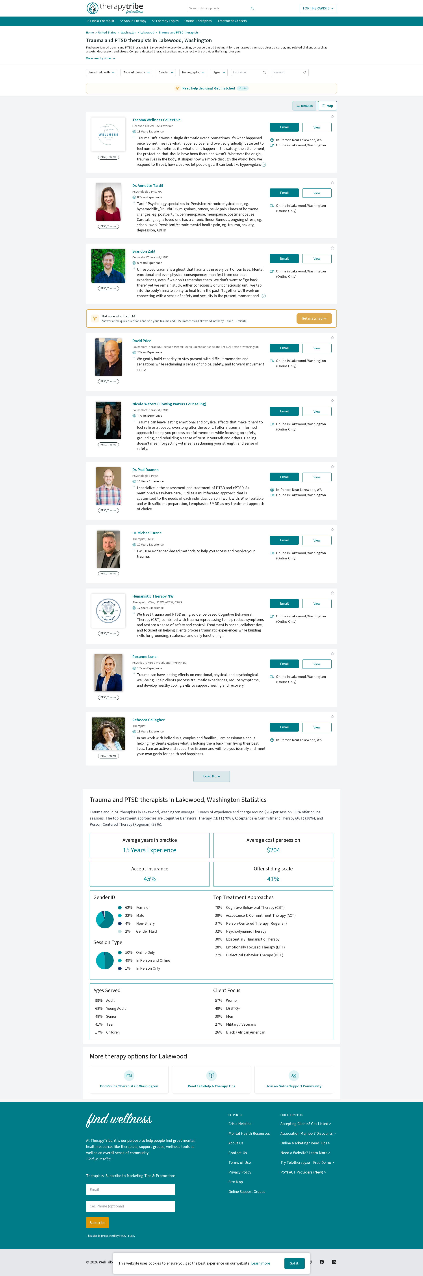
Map (330, 105)
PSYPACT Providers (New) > (303, 1172)
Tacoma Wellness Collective (156, 120)
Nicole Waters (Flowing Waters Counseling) (169, 404)
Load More (211, 776)
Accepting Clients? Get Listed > (305, 1124)
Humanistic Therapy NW (152, 596)
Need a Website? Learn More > (305, 1153)
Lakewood (147, 32)
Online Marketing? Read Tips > (305, 1143)
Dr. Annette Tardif (147, 185)
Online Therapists (198, 21)
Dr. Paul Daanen (145, 470)
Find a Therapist (102, 21)
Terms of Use (239, 1162)
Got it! (294, 1263)
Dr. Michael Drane (147, 533)
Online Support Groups (246, 1191)
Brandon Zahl (143, 251)
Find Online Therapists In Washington (129, 1086)
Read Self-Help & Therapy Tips (211, 1086)
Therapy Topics (167, 21)
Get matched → (314, 318)
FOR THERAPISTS (316, 8)
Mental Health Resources (249, 1133)
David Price (141, 341)
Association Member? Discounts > (308, 1133)
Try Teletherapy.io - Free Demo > (307, 1162)
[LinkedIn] (334, 1262)
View (317, 127)
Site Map (235, 1182)
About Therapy (135, 21)
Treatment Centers (232, 21)
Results (307, 105)
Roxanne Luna (144, 656)
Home (90, 32)
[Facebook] (322, 1262)
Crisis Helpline (239, 1124)
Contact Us (237, 1153)
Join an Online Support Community (293, 1086)
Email (284, 127)
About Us (235, 1143)
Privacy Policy (239, 1172)
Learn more (260, 1263)
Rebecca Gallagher (148, 720)
